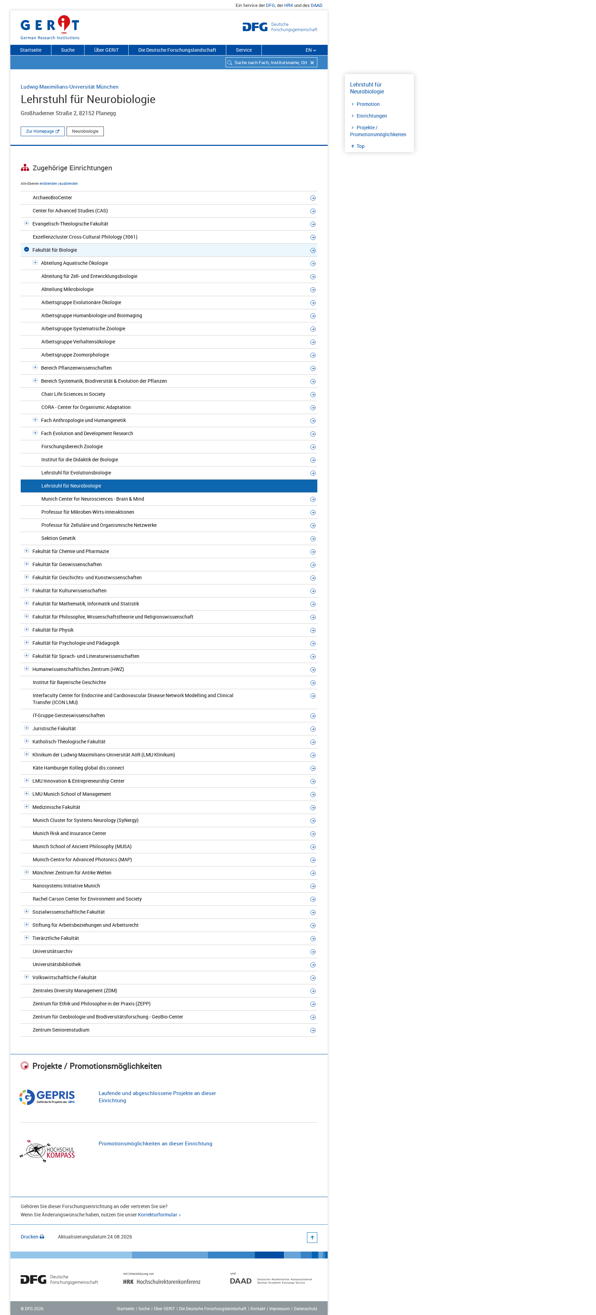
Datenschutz (305, 1308)
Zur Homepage (40, 131)
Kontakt (257, 1308)
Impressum (279, 1308)
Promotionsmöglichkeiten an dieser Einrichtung (155, 1143)
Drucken (29, 1236)
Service (244, 50)
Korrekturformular (157, 1214)
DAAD (316, 5)
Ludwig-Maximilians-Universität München (70, 86)
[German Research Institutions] (50, 26)
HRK (288, 5)
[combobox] (271, 62)
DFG (270, 5)
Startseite (30, 50)
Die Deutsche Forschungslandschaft (177, 50)
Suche (67, 50)
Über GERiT (106, 50)
